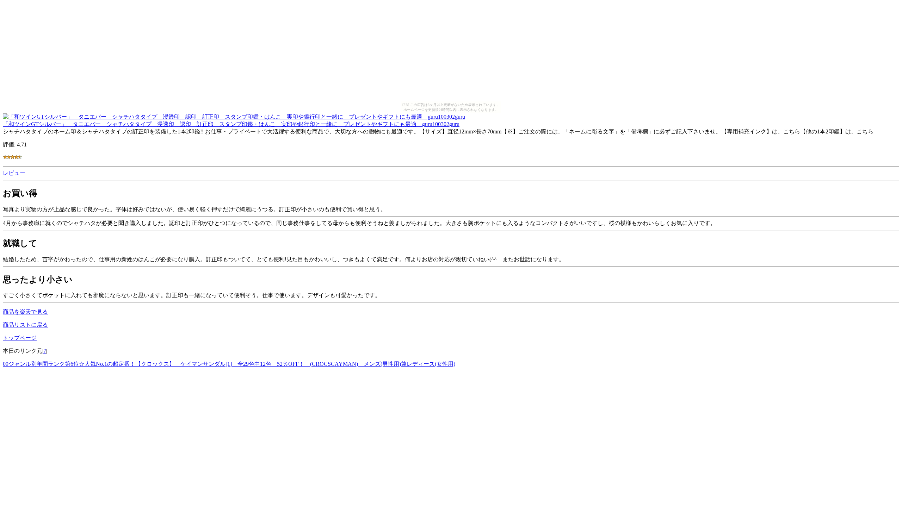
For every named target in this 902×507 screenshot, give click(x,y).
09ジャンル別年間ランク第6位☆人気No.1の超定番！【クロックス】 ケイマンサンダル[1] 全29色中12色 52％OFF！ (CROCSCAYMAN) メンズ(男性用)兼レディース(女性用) (229, 364)
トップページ (20, 338)
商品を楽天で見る (25, 312)
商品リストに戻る (25, 325)
